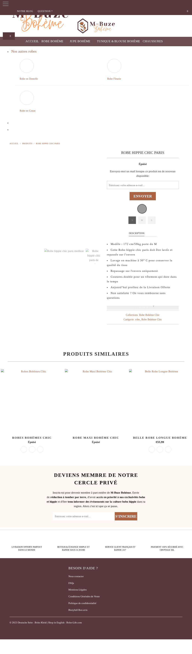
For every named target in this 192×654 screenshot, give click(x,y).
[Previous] (14, 196)
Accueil (32, 41)
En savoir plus (142, 307)
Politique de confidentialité (82, 603)
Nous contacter (76, 576)
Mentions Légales (77, 589)
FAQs (71, 583)
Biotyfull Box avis (77, 610)
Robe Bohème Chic (149, 315)
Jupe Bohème (80, 41)
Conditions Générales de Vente (84, 596)
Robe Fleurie (114, 78)
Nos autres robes (24, 51)
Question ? (45, 11)
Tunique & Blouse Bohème (118, 41)
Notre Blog (25, 11)
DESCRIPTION (136, 233)
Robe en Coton (27, 110)
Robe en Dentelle (29, 78)
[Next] (98, 196)
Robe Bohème (52, 41)
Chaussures (153, 41)
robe (137, 319)
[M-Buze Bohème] (96, 26)
